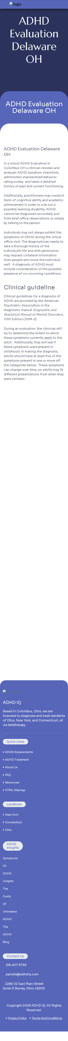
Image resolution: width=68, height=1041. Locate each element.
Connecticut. (13, 822)
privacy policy (17, 1018)
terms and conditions (47, 1018)
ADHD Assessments (19, 752)
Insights (8, 881)
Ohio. (8, 830)
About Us (11, 767)
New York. (12, 814)
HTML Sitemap (15, 790)
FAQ (8, 775)
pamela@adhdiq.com (22, 974)
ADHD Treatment (17, 759)
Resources (12, 782)
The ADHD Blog (7, 934)
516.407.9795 (16, 965)
